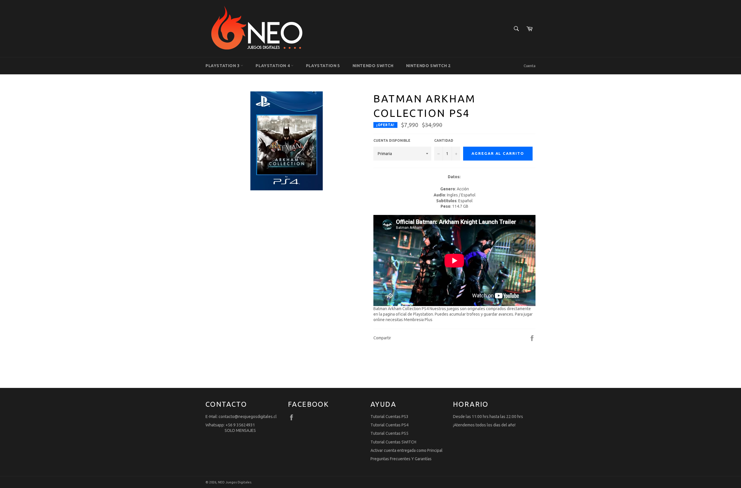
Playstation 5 (323, 65)
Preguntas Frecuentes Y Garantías (401, 458)
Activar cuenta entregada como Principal (406, 450)
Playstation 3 (223, 65)
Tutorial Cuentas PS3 (389, 416)
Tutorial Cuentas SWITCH (393, 442)
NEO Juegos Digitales (234, 482)
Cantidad (443, 140)
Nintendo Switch (373, 65)
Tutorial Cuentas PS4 (389, 425)
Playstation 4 (273, 65)
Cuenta (529, 66)
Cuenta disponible (391, 140)
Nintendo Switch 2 (428, 65)
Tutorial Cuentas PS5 (389, 433)
